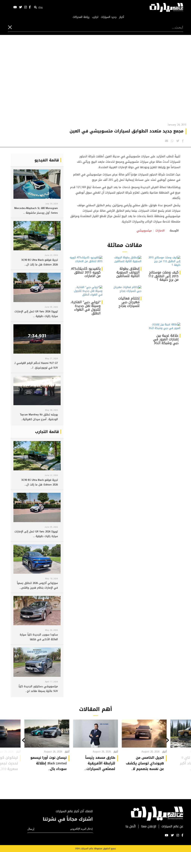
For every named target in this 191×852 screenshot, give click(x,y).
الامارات (160, 230)
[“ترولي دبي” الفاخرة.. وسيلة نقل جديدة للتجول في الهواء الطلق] (85, 291)
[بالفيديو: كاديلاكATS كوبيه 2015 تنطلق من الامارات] (85, 259)
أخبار (121, 17)
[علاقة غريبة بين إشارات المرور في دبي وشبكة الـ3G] (163, 326)
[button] (167, 740)
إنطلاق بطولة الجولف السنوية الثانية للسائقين (128, 272)
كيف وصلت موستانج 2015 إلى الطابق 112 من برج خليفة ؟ (163, 276)
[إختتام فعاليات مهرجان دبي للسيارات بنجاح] (124, 289)
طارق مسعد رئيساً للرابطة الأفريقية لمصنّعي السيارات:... (99, 763)
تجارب (95, 17)
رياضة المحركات (81, 17)
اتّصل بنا (131, 826)
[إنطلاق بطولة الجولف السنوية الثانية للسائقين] (124, 259)
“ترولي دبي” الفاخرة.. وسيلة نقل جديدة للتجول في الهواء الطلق (85, 307)
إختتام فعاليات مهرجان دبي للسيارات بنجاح (129, 302)
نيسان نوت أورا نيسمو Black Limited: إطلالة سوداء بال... (48, 763)
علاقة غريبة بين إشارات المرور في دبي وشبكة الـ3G (166, 339)
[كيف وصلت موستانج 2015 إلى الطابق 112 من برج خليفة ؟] (163, 261)
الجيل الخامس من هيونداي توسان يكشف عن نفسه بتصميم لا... (145, 763)
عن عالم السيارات (172, 826)
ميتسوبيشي (144, 230)
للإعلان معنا (148, 826)
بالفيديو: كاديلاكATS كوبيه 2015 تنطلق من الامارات (86, 272)
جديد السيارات (109, 17)
